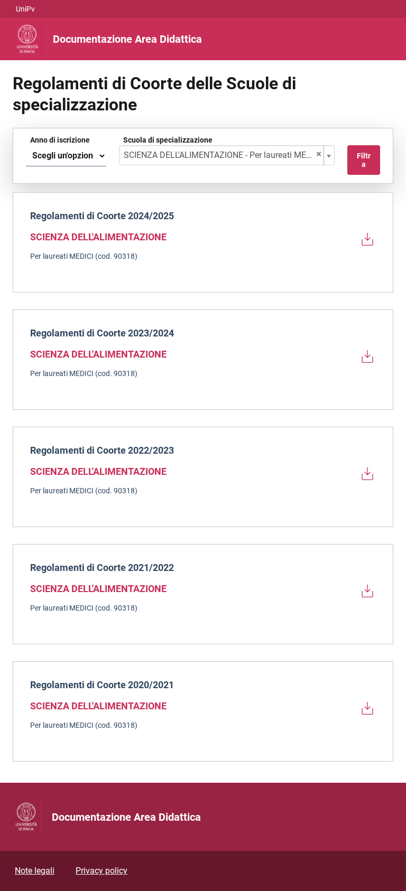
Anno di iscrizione (60, 140)
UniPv (25, 9)
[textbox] (222, 155)
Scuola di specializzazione (168, 140)
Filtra (364, 160)
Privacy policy (101, 871)
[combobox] (227, 155)
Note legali (34, 871)
